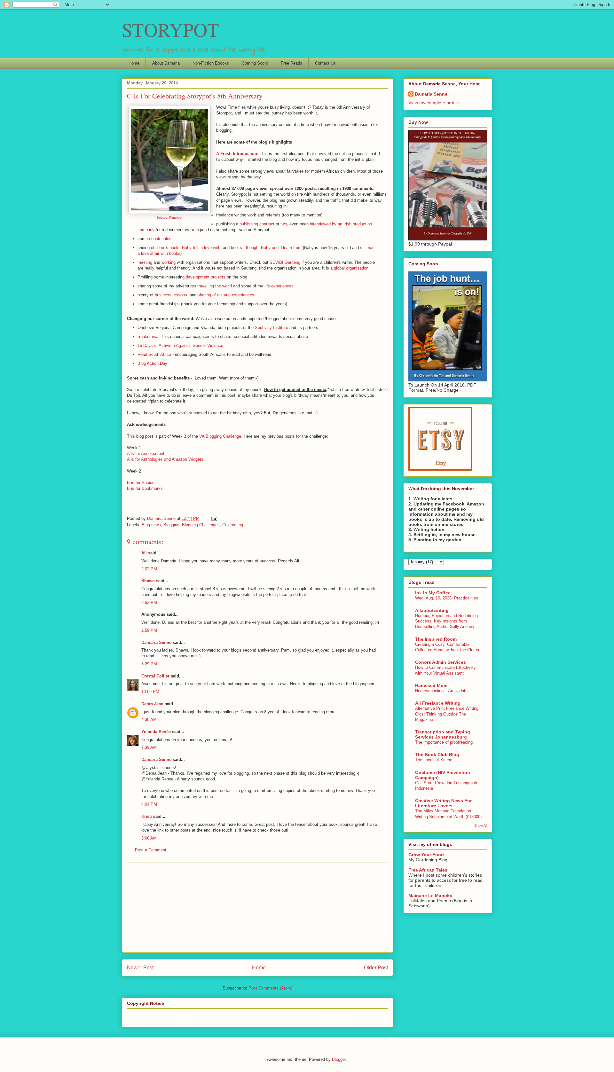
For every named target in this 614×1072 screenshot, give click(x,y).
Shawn (148, 580)
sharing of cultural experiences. (227, 295)
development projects (206, 277)
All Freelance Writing (437, 703)
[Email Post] (213, 518)
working (168, 262)
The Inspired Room (436, 639)
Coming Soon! (255, 63)
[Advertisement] (257, 908)
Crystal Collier (155, 676)
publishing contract (256, 224)
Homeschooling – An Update (441, 690)
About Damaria (166, 63)
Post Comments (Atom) (270, 988)
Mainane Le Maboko (430, 895)
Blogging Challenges (201, 524)
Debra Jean (152, 703)
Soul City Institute (272, 327)
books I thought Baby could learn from (266, 247)
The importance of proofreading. (444, 742)
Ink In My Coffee (433, 592)
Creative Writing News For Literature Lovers (443, 803)
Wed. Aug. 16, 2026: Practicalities (446, 598)
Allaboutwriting (432, 610)
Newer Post (140, 967)
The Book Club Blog (437, 754)
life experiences (279, 286)
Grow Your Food (426, 854)
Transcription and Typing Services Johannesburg (442, 734)
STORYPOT (170, 29)
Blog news (151, 524)
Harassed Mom (431, 685)
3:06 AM (149, 838)
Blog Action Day (152, 363)
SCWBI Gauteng (286, 262)
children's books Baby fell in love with (186, 247)
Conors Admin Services (440, 662)
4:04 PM (149, 804)
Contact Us (325, 63)
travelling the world (215, 286)
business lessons (171, 295)
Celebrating (232, 524)
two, (284, 224)
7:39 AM (149, 747)
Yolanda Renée (156, 731)
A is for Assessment (145, 453)
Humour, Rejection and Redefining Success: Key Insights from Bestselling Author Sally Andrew (446, 621)
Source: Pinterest (169, 217)
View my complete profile (433, 102)
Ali (144, 553)
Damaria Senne (156, 642)
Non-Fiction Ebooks (211, 63)
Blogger (339, 1059)
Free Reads (291, 63)
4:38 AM (149, 719)
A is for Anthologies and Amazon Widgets (165, 459)
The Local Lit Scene (433, 759)
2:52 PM (149, 602)
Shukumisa (149, 336)
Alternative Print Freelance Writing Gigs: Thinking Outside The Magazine (446, 714)
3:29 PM (149, 663)
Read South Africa (155, 354)
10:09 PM (150, 691)
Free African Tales (427, 869)
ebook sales (160, 238)
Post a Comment (150, 850)
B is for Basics (140, 482)
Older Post (376, 967)
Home (134, 63)
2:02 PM (149, 569)
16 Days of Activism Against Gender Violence (180, 345)
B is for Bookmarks (145, 488)
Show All (480, 825)
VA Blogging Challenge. (221, 436)
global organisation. (352, 268)
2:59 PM (149, 630)
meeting (145, 262)
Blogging (171, 524)
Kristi (146, 816)
